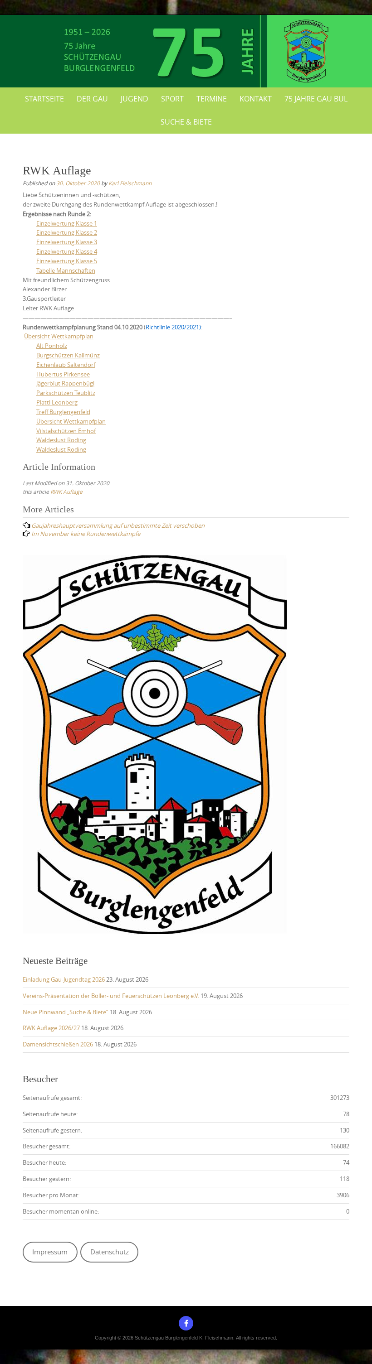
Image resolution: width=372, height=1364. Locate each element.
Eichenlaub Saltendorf (65, 365)
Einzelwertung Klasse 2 (66, 232)
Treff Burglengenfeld (63, 412)
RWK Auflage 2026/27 (51, 1028)
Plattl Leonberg (57, 402)
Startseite (44, 99)
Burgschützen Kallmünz (68, 355)
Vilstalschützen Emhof (66, 431)
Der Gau (92, 99)
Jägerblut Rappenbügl (65, 383)
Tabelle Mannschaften (65, 270)
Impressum (50, 1252)
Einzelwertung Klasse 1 (66, 223)
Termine (211, 99)
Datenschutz (109, 1252)
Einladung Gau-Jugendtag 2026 (64, 979)
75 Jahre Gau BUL (316, 99)
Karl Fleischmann (130, 183)
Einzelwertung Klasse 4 (66, 251)
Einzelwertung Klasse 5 (66, 261)
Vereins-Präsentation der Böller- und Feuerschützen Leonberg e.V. (111, 996)
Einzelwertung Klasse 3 (66, 242)
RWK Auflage (66, 491)
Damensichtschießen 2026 (58, 1044)
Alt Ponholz (51, 346)
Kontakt (256, 99)
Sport (172, 99)
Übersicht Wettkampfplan (58, 336)
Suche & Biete (186, 122)
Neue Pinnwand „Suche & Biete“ (65, 1012)
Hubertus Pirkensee (63, 374)
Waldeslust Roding (61, 440)
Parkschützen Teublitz (65, 393)
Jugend (134, 99)
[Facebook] (186, 1323)
